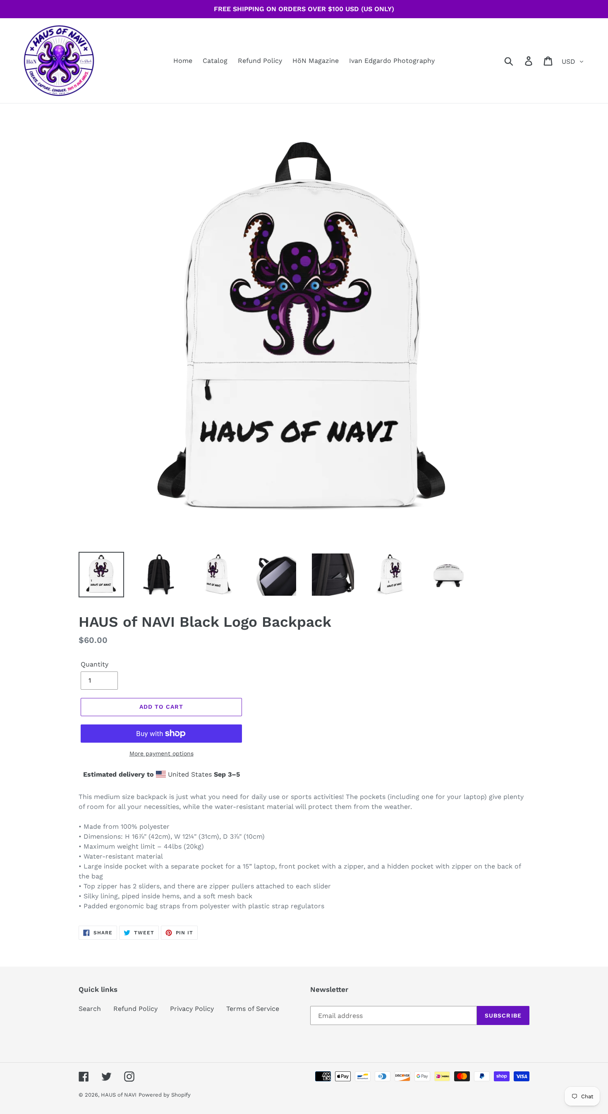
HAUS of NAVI (118, 1095)
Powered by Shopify (165, 1095)
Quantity (94, 664)
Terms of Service (252, 1009)
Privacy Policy (192, 1009)
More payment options (161, 753)
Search (90, 1009)
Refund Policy (135, 1009)
